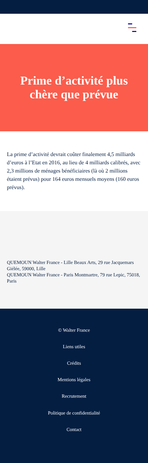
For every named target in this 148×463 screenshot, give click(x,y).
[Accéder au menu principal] (132, 27)
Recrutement (74, 396)
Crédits (74, 363)
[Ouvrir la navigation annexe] (11, 7)
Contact (74, 429)
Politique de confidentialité (74, 413)
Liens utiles (74, 347)
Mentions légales (73, 380)
